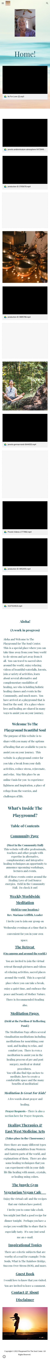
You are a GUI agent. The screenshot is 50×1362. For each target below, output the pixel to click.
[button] (3, 3)
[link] (25, 82)
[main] (25, 54)
